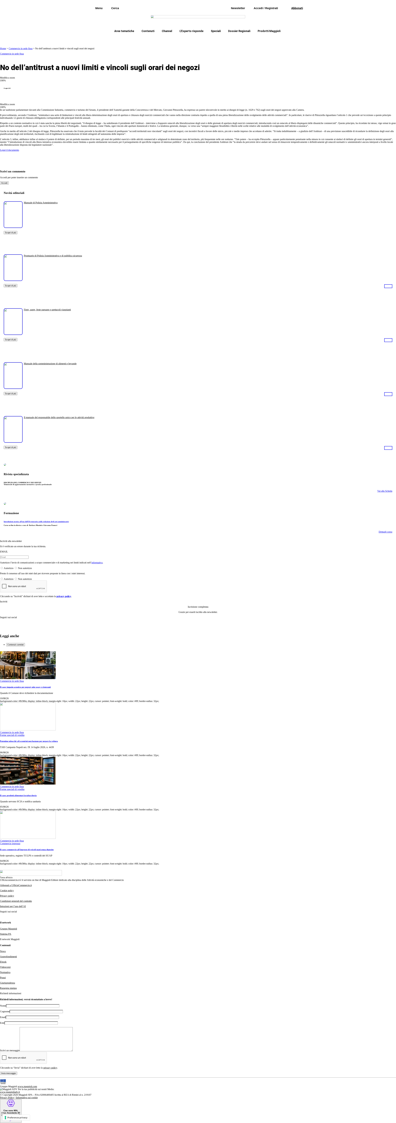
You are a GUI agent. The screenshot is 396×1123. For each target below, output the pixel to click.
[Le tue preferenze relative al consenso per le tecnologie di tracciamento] (16, 1118)
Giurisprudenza (7, 983)
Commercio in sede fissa (20, 48)
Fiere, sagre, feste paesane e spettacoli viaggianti (47, 309)
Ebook (3, 961)
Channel (167, 31)
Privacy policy (7, 895)
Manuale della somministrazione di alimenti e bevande (50, 363)
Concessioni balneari (219, 38)
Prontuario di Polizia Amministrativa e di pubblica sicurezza (53, 255)
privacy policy (63, 596)
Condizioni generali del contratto (16, 901)
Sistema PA (5, 934)
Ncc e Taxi (243, 38)
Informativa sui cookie (27, 1097)
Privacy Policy (7, 1097)
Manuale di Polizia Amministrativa (41, 202)
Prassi (3, 977)
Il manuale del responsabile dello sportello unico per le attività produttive (59, 417)
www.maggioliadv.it (10, 1092)
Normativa (5, 972)
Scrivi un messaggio (10, 1050)
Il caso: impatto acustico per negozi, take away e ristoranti (25, 687)
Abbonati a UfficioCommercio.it (16, 885)
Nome (3, 1005)
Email (3, 1017)
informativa (97, 562)
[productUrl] (13, 226)
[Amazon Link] (388, 286)
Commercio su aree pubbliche (153, 38)
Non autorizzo (25, 568)
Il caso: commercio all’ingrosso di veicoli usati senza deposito (27, 849)
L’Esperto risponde (191, 31)
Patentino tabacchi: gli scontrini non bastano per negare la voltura (29, 741)
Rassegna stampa (8, 988)
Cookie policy (7, 890)
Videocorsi (5, 967)
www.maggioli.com (27, 1086)
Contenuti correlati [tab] (15, 645)
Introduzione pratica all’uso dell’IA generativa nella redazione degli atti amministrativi (36, 521)
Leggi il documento (9, 150)
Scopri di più (10, 232)
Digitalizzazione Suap (188, 38)
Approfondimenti (8, 956)
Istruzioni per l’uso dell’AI (13, 906)
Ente (2, 1023)
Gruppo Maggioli (8, 928)
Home (3, 48)
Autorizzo (8, 568)
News (3, 951)
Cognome (5, 1011)
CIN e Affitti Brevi (266, 38)
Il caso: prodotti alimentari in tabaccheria (18, 795)
